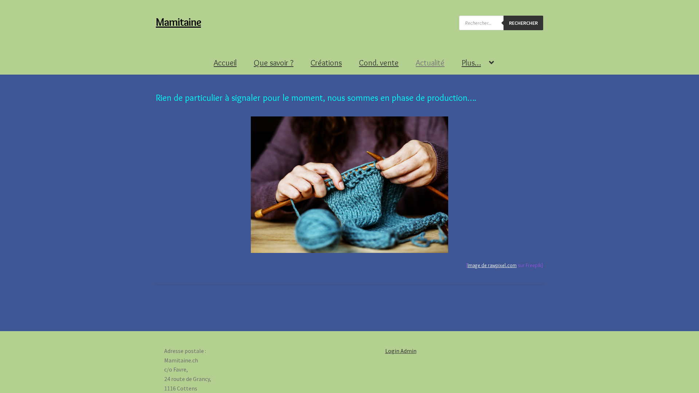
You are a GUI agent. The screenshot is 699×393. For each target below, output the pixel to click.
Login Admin (400, 350)
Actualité (430, 63)
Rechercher (523, 23)
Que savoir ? (273, 63)
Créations (326, 63)
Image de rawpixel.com (492, 265)
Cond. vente (379, 63)
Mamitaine (178, 22)
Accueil (225, 63)
